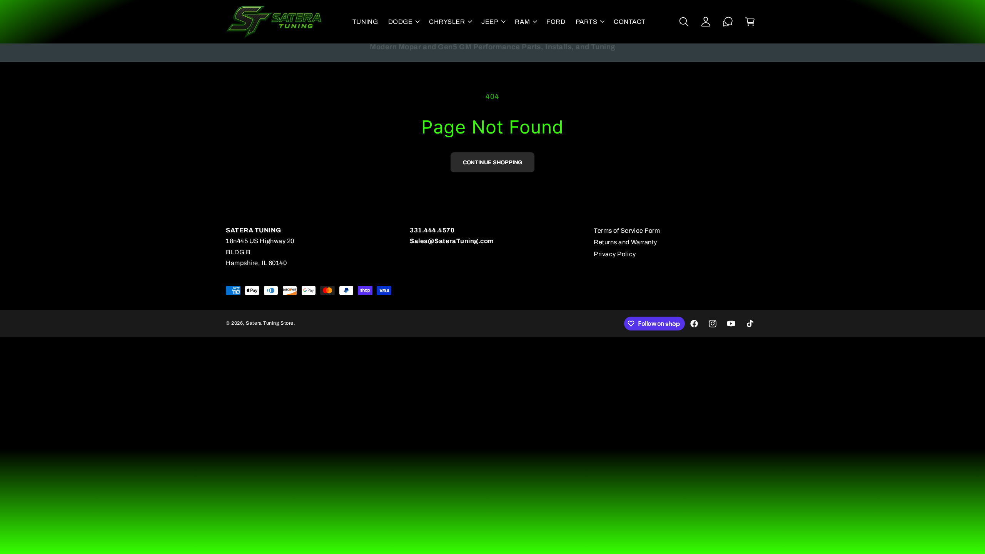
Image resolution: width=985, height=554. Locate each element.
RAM (522, 21)
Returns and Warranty (625, 242)
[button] (403, 22)
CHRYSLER (447, 21)
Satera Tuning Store (269, 323)
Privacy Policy (615, 254)
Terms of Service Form (627, 230)
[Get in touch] (728, 22)
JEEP (489, 21)
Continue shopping (492, 162)
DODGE (400, 21)
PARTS (587, 21)
